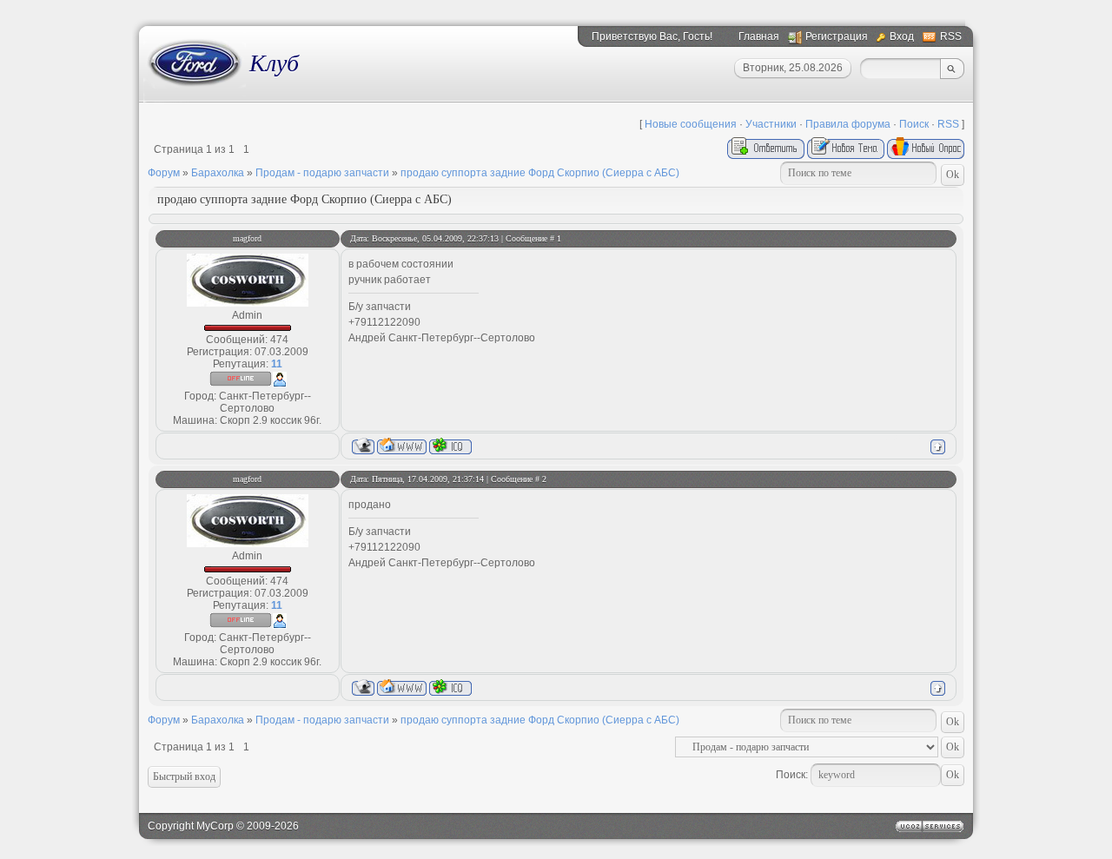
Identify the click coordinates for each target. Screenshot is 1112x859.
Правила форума (847, 124)
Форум (164, 173)
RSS (951, 36)
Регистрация (836, 36)
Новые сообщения (691, 124)
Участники (771, 124)
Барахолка (217, 173)
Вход (902, 36)
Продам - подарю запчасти (322, 173)
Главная (758, 36)
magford (247, 238)
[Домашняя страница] (402, 446)
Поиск (914, 124)
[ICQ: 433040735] (450, 446)
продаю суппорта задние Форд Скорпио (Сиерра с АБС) (539, 173)
